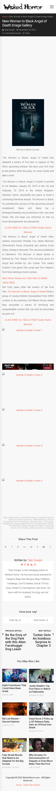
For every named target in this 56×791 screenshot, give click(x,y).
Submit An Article (31, 785)
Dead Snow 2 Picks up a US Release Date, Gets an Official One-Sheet (41, 723)
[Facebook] (12, 547)
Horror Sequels (21, 521)
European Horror (45, 517)
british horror (14, 517)
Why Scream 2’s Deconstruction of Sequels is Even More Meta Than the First (41, 759)
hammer (13, 519)
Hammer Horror (25, 519)
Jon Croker (48, 521)
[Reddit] (31, 547)
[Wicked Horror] (23, 6)
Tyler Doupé (9, 30)
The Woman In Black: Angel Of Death (26, 526)
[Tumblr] (37, 547)
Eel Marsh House (29, 517)
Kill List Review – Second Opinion (11, 720)
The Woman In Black (43, 524)
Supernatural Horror (24, 524)
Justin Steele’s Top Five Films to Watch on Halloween (39, 688)
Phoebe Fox (8, 524)
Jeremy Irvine (35, 521)
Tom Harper (23, 528)
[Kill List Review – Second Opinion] (14, 709)
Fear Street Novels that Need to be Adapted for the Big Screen (12, 759)
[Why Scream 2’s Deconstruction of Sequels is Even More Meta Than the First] (41, 745)
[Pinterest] (18, 547)
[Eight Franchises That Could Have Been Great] (14, 675)
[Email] (43, 547)
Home (4, 17)
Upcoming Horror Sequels (42, 528)
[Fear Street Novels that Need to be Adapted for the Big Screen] (14, 745)
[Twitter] (5, 547)
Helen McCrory (40, 519)
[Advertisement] (28, 65)
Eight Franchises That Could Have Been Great (14, 688)
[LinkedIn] (24, 547)
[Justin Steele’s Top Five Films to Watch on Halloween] (41, 676)
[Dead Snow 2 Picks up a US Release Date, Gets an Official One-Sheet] (41, 709)
